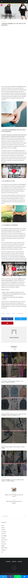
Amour (2, 525)
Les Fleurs (3, 533)
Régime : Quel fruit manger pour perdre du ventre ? (13, 292)
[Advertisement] (14, 42)
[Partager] (7, 318)
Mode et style (3, 21)
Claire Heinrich (14, 337)
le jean (6, 187)
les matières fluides (11, 230)
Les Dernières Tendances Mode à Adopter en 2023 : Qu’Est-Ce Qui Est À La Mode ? (12, 382)
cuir (11, 187)
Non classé (3, 543)
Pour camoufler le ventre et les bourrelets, (10, 228)
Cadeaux (3, 529)
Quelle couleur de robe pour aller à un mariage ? (14, 501)
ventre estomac (20, 313)
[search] (25, 516)
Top (2, 551)
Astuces (3, 527)
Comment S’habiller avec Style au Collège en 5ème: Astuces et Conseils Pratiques (12, 480)
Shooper (8, 561)
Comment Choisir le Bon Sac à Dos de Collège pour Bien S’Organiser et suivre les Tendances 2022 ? (13, 414)
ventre (14, 313)
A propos (14, 561)
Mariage (3, 537)
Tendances (9, 379)
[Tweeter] (21, 318)
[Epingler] (7, 323)
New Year (3, 541)
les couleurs (3, 531)
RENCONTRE (4, 547)
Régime (3, 545)
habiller (8, 313)
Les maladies (4, 535)
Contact (20, 561)
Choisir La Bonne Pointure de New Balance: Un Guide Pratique (13, 447)
